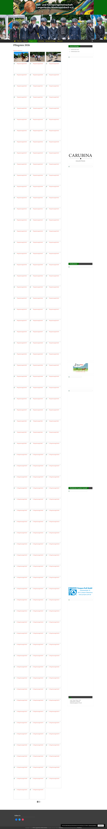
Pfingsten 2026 (32, 41)
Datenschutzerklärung (92, 825)
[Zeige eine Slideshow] (17, 50)
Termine (25, 41)
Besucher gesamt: (74, 703)
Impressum (60, 41)
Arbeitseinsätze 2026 (75, 51)
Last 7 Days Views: (74, 700)
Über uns (19, 41)
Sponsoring (41, 41)
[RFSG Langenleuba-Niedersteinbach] (14, 41)
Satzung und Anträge (50, 41)
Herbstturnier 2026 (75, 49)
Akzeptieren (101, 825)
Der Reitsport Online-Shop (80, 371)
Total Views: (73, 701)
